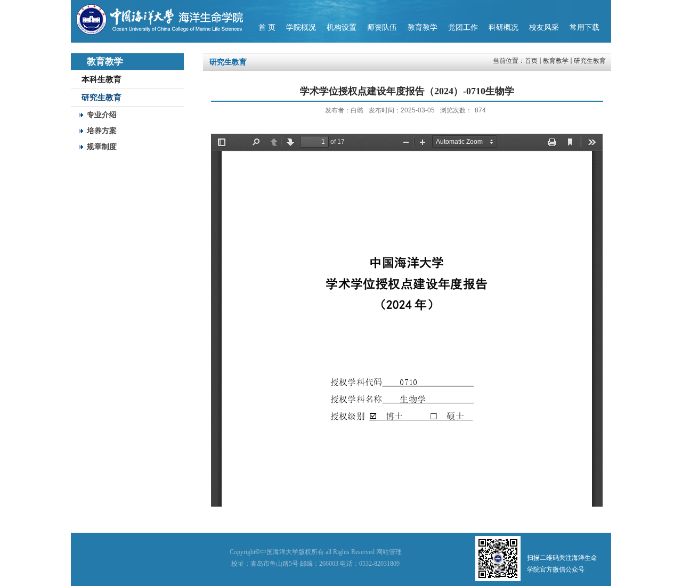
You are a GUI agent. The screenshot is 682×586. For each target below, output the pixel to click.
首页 (531, 60)
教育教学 (556, 60)
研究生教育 (590, 60)
